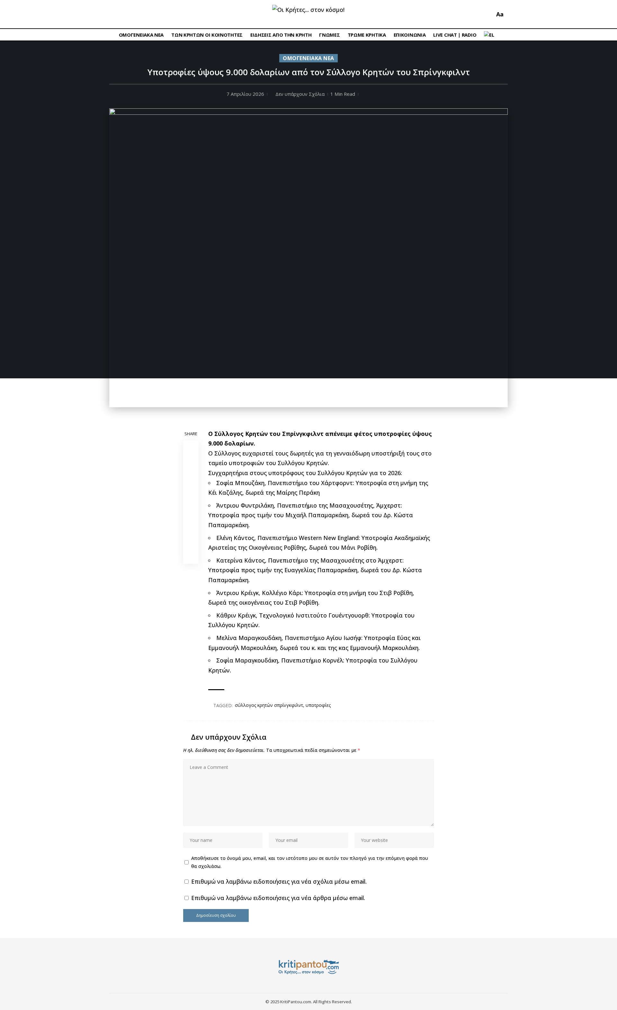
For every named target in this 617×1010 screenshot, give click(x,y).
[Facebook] (115, 14)
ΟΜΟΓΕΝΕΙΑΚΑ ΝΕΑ (308, 58)
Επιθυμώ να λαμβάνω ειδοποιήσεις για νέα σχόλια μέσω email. (279, 881)
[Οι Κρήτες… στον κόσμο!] (308, 967)
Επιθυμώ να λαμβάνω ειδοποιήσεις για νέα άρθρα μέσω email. (278, 898)
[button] (488, 14)
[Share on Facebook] (191, 447)
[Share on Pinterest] (191, 478)
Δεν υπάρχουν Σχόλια (300, 94)
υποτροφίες (318, 705)
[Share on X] (191, 463)
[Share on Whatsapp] (191, 494)
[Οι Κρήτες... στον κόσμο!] (308, 14)
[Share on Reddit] (191, 509)
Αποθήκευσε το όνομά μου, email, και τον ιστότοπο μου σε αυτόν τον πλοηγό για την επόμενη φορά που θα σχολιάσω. (309, 862)
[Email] (191, 525)
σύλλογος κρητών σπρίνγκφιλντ (269, 705)
